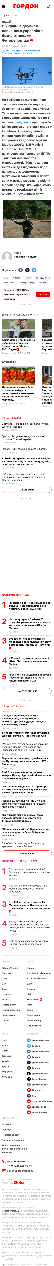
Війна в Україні (24, 353)
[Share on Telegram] (34, 270)
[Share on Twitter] (27, 270)
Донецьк (6, 1056)
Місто (5, 1034)
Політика (6, 973)
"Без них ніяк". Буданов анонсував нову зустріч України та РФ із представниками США (30, 677)
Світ (4, 983)
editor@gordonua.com (20, 1170)
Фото (30, 1004)
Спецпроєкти (34, 1025)
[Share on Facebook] (20, 270)
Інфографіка (8, 1015)
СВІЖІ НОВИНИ (13, 706)
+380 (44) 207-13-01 (19, 1161)
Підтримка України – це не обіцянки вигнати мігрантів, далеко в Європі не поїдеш (24, 477)
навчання (43, 283)
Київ (4, 1040)
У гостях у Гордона (37, 978)
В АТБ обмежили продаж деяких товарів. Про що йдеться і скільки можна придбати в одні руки (26, 775)
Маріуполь (7, 1071)
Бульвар (9, 362)
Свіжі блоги (11, 418)
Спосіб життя (9, 1004)
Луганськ (7, 1077)
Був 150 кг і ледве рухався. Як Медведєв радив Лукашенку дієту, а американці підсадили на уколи (30, 641)
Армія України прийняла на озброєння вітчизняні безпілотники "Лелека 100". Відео (18, 344)
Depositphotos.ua (10, 1210)
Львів (5, 1045)
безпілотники (10, 283)
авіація (27, 278)
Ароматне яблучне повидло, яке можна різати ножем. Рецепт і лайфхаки (28, 888)
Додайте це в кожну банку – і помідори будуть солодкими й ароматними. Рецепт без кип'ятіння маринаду (18, 393)
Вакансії (6, 1124)
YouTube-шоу (34, 1020)
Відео (30, 1010)
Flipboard (37, 1090)
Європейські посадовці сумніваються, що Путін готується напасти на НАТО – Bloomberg (25, 761)
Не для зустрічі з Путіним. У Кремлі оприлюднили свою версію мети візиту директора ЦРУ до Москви (30, 624)
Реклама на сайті (11, 1135)
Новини (6, 962)
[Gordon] (25, 6)
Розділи (31, 962)
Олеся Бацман (39, 1079)
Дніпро (6, 1066)
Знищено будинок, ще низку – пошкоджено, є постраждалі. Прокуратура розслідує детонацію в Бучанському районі (24, 720)
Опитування (33, 1015)
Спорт (5, 989)
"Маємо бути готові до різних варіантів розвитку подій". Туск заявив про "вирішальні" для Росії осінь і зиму (25, 746)
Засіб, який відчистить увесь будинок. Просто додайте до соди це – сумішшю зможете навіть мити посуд (29, 926)
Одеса (5, 1050)
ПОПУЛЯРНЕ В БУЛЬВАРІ (19, 861)
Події (15, 15)
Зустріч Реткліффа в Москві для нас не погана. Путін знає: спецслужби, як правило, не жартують (26, 461)
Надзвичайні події (11, 1010)
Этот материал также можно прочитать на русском (22, 51)
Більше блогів (27, 489)
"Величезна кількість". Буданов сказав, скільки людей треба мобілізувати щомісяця (26, 832)
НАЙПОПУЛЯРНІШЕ (15, 594)
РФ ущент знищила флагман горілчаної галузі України (23, 438)
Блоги (30, 983)
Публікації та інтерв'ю (39, 973)
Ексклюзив (32, 999)
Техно (5, 999)
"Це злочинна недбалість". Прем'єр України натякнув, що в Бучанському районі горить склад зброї (24, 789)
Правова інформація (13, 1140)
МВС (6, 278)
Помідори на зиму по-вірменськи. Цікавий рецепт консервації (29, 942)
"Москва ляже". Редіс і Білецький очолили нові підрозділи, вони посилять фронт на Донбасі (29, 605)
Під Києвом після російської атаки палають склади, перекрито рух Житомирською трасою (23, 817)
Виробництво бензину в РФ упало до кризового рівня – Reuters (23, 845)
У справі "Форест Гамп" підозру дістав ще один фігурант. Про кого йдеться (25, 734)
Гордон (5, 15)
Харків (5, 1061)
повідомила (22, 122)
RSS (34, 1095)
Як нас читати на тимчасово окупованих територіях (14, 1148)
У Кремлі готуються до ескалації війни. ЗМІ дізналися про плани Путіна (29, 661)
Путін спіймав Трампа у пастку (25, 448)
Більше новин (27, 853)
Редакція (6, 1129)
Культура (7, 994)
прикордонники (43, 278)
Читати (43, 294)
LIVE (29, 994)
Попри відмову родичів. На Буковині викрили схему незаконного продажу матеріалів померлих (24, 803)
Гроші (5, 978)
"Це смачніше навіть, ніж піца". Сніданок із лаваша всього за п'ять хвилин (29, 872)
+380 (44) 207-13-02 (19, 1166)
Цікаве (5, 1020)
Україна (16, 278)
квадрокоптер (27, 283)
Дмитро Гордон (40, 1040)
